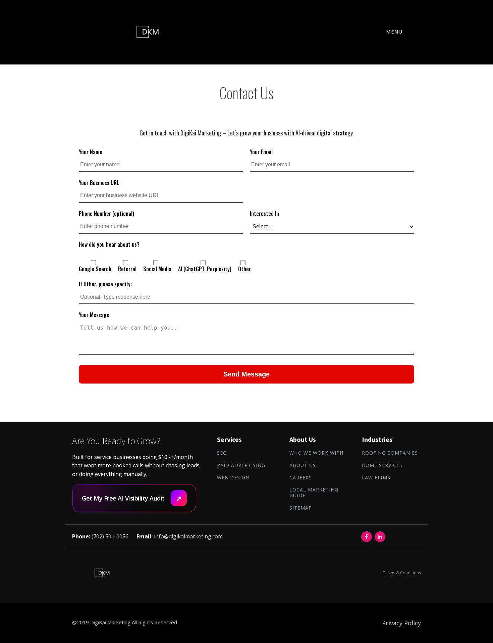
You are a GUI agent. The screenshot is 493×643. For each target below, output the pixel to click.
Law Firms (376, 478)
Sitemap (300, 508)
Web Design (233, 478)
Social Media (157, 269)
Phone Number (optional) (106, 214)
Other (244, 269)
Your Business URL (99, 183)
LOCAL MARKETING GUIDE (313, 493)
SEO (222, 453)
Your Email (261, 152)
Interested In (264, 214)
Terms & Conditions (402, 573)
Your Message (94, 315)
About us (302, 465)
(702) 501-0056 (110, 536)
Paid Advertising (241, 465)
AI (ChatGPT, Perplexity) (204, 269)
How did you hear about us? (109, 244)
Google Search (95, 269)
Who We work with (316, 453)
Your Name (90, 152)
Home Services (382, 465)
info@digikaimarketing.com (188, 536)
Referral (127, 269)
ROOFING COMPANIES (390, 453)
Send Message (246, 374)
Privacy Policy (401, 623)
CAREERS (300, 478)
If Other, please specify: (105, 284)
